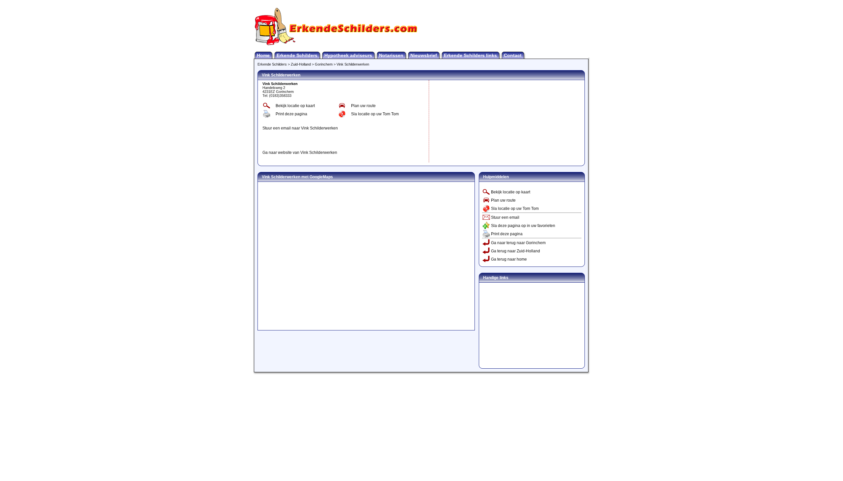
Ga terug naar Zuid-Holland (515, 251)
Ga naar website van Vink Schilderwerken (299, 152)
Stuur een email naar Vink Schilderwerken (300, 128)
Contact (513, 55)
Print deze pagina (291, 114)
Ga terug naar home (509, 259)
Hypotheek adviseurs (348, 55)
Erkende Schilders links (470, 55)
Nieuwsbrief (423, 55)
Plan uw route (363, 105)
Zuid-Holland (301, 64)
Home (263, 55)
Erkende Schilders (297, 55)
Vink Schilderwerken (353, 64)
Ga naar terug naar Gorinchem (518, 242)
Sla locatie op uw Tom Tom (375, 114)
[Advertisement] (339, 140)
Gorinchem (324, 64)
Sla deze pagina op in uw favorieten (523, 225)
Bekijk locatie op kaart (295, 105)
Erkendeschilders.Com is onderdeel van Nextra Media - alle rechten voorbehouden (421, 376)
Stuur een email (505, 217)
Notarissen (391, 55)
